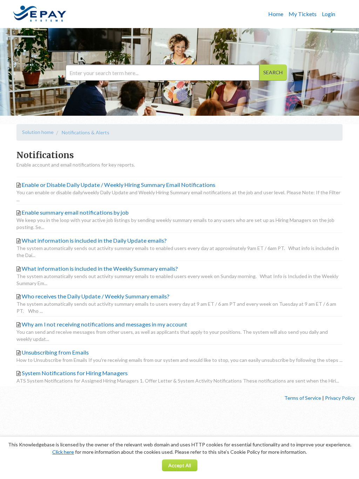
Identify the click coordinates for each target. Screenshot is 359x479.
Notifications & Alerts (85, 132)
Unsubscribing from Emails (55, 352)
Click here (63, 452)
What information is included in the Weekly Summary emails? (100, 268)
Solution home (38, 132)
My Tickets (303, 14)
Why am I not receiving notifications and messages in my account (104, 324)
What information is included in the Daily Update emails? (94, 240)
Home (275, 14)
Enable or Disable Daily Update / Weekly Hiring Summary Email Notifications (118, 184)
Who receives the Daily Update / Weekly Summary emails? (95, 296)
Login (328, 14)
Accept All (179, 465)
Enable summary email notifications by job (75, 212)
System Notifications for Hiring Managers (75, 373)
